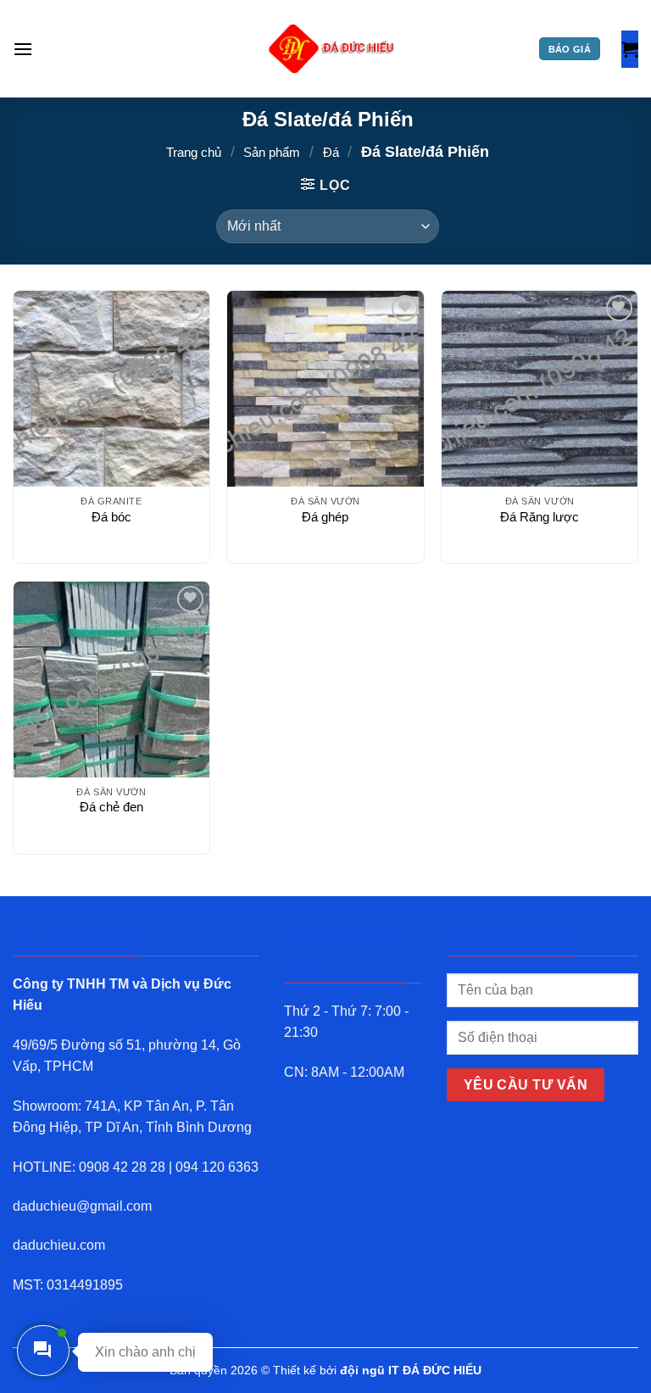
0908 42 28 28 (122, 1167)
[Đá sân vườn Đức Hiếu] (332, 49)
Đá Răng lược (539, 517)
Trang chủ (193, 152)
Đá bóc (111, 517)
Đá (331, 152)
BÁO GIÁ (569, 49)
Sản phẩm (271, 152)
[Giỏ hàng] (629, 49)
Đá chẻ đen (111, 807)
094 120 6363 (217, 1167)
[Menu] (23, 49)
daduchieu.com (59, 1245)
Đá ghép (325, 517)
